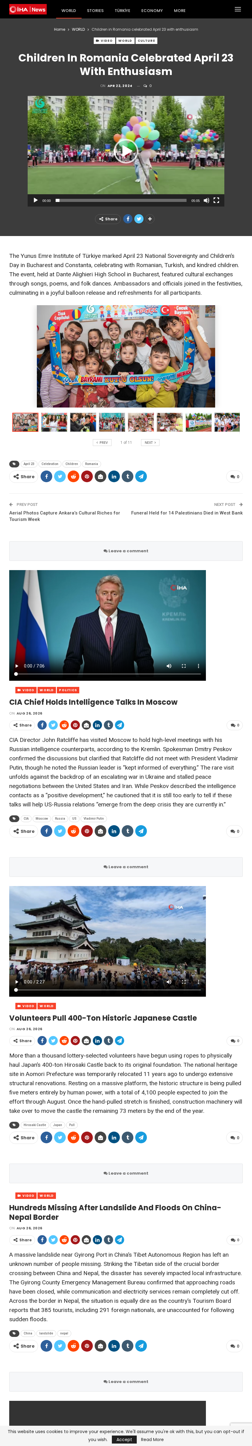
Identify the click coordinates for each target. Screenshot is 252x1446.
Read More (152, 1439)
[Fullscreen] (216, 200)
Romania (91, 464)
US (74, 818)
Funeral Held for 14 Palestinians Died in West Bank (187, 513)
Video (106, 40)
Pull (72, 1125)
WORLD (68, 11)
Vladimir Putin (94, 818)
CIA (26, 818)
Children (71, 464)
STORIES (95, 11)
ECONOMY (152, 11)
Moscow (42, 818)
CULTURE (146, 40)
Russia (60, 818)
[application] (126, 151)
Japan (57, 1125)
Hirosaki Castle (35, 1125)
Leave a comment (128, 551)
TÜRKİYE (122, 11)
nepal (64, 1333)
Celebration (49, 464)
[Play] (36, 200)
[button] (126, 151)
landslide (46, 1333)
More (180, 11)
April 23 (29, 464)
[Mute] (206, 200)
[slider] (121, 200)
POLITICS (68, 690)
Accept (124, 1439)
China (28, 1333)
